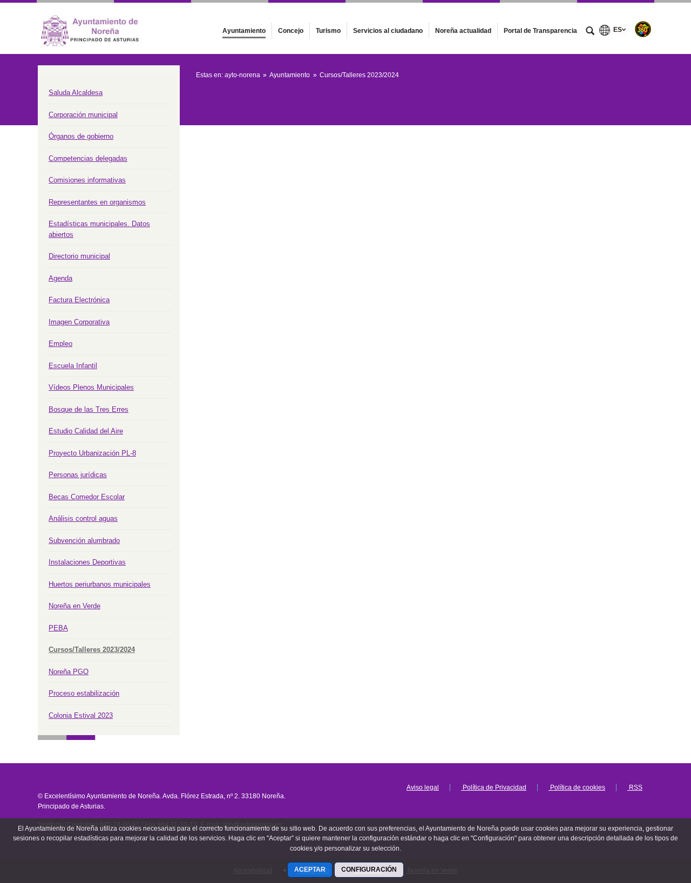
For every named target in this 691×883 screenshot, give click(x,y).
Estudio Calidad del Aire (86, 431)
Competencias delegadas (88, 158)
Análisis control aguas (83, 518)
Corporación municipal (83, 115)
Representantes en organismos (97, 202)
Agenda (60, 278)
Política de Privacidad (493, 787)
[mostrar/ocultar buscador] (590, 32)
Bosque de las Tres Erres (88, 409)
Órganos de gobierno (81, 136)
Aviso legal (423, 787)
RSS (634, 787)
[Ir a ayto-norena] (97, 28)
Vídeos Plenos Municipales (91, 387)
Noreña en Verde (74, 606)
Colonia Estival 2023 (81, 715)
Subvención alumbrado (84, 540)
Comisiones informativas (87, 180)
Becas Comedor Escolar (87, 497)
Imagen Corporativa (79, 322)
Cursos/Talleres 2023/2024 (92, 650)
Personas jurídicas (78, 475)
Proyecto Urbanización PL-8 (92, 453)
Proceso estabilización (84, 693)
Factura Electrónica (79, 300)
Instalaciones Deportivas (87, 562)
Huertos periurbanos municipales (100, 584)
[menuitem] (244, 31)
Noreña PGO (69, 672)
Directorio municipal (79, 256)
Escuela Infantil (73, 366)
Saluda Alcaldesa (76, 93)
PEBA (58, 628)
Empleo (60, 343)
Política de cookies (576, 787)
